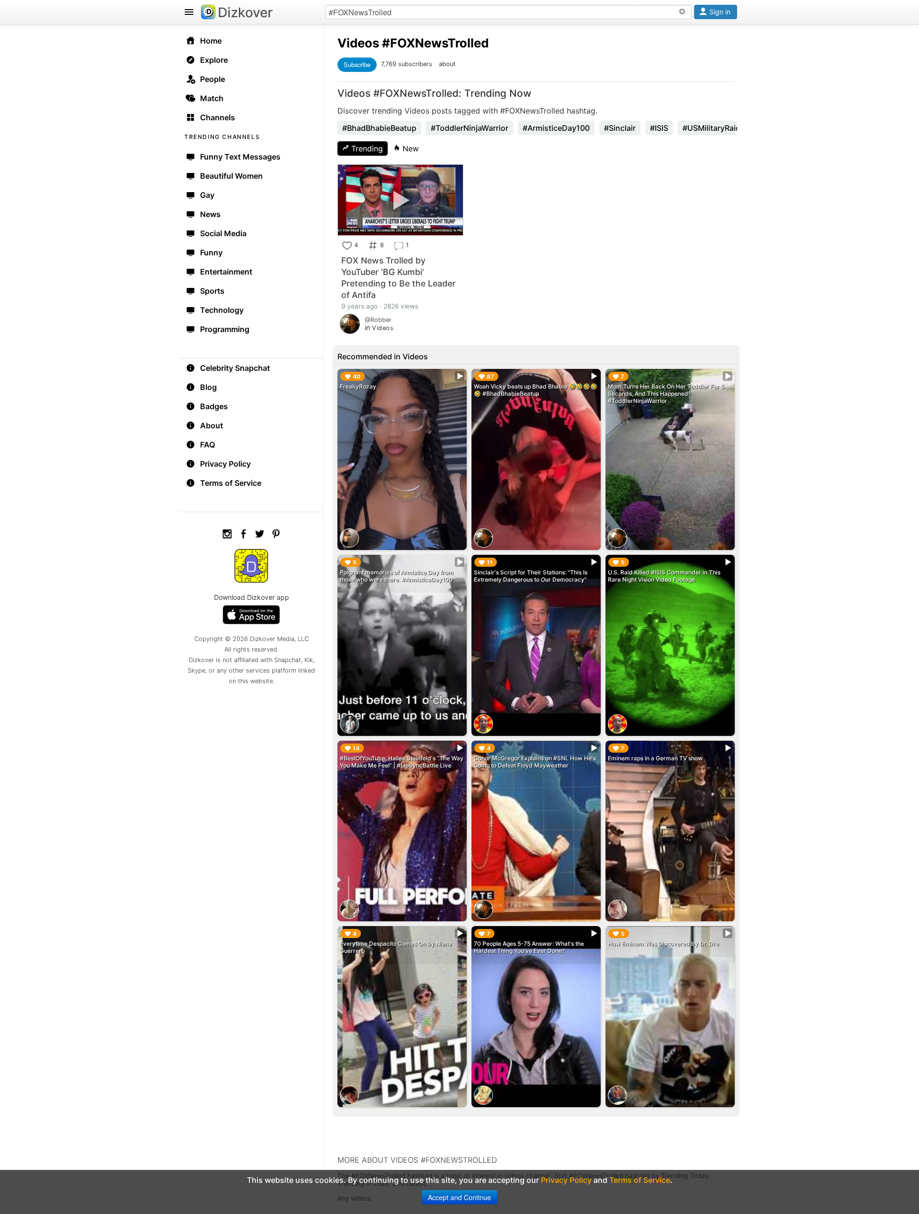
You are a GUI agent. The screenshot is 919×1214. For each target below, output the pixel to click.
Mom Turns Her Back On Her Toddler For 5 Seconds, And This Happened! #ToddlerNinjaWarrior (666, 393)
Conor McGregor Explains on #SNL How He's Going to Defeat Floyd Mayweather (535, 762)
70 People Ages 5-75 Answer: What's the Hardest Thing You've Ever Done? (529, 947)
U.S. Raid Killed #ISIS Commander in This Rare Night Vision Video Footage (664, 576)
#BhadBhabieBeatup (379, 128)
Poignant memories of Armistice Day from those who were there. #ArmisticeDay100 (396, 576)
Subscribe (357, 64)
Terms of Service (230, 483)
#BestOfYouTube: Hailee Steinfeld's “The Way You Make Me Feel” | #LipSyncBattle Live (401, 762)
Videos (358, 42)
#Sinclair (620, 128)
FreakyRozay (358, 386)
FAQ (207, 444)
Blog (208, 387)
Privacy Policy (225, 464)
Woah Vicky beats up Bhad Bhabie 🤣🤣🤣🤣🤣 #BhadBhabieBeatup (535, 390)
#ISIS (659, 128)
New (409, 148)
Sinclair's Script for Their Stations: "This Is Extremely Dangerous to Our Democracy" (530, 576)
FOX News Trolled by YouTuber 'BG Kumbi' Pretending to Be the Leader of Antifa (398, 277)
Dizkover (245, 12)
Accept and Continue (459, 1197)
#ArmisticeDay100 (556, 128)
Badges (214, 406)
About (211, 425)
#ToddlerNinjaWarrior (469, 128)
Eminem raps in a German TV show (655, 758)
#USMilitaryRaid (711, 128)
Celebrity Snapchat (235, 368)
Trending (366, 148)
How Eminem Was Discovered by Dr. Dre (663, 943)
